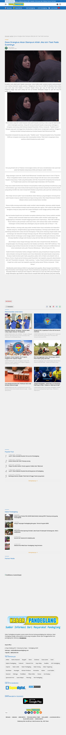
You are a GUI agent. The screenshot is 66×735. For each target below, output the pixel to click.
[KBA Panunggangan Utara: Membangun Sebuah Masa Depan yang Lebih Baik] (47, 348)
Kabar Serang (37, 667)
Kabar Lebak (16, 667)
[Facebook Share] (47, 306)
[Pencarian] (60, 4)
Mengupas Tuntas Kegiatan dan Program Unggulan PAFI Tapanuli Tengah (16, 357)
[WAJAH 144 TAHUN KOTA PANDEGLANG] (7, 539)
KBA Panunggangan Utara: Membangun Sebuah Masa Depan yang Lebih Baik (47, 357)
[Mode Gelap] (57, 4)
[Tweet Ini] (50, 306)
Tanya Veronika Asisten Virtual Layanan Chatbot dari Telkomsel (26, 466)
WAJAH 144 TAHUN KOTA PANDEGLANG (24, 538)
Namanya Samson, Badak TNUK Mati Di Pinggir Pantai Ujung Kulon (26, 476)
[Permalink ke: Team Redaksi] (6, 48)
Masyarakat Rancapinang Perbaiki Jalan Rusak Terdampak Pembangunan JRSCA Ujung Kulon (36, 531)
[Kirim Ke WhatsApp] (60, 306)
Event (52, 659)
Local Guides (50, 670)
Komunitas (36, 670)
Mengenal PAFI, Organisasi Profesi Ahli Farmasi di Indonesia (47, 331)
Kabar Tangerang (47, 667)
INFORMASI (8, 301)
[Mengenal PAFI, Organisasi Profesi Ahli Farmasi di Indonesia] (47, 321)
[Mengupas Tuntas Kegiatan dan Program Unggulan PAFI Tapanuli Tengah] (18, 348)
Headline (46, 663)
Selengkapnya (32, 481)
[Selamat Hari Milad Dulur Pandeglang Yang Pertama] (7, 547)
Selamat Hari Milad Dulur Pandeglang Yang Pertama (28, 545)
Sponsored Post (10, 677)
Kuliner (43, 670)
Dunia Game (45, 659)
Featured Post (29, 663)
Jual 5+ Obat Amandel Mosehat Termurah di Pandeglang (24, 456)
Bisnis (30, 659)
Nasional (8, 674)
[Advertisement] (33, 22)
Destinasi (36, 659)
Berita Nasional (16, 659)
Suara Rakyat (20, 677)
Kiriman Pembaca (26, 670)
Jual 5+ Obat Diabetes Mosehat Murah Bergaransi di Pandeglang (26, 471)
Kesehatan (8, 670)
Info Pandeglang (55, 663)
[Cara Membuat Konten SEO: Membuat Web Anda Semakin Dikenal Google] (18, 374)
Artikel (11, 36)
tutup (6, 712)
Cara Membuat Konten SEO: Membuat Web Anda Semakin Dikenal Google (18, 384)
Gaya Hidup (39, 663)
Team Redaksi (11, 47)
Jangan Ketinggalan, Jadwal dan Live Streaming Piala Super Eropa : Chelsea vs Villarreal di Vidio (47, 384)
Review (39, 674)
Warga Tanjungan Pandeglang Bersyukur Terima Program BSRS (31, 523)
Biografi (24, 659)
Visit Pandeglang (38, 677)
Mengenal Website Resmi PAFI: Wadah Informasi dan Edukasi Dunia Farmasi (22, 1)
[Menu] (6, 4)
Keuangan (16, 670)
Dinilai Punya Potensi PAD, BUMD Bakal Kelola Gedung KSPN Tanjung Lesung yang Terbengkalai (36, 516)
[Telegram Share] (56, 306)
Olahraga (15, 674)
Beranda (7, 36)
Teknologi (28, 677)
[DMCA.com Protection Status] (35, 686)
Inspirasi (8, 667)
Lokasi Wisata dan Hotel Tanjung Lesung (19, 461)
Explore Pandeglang (11, 663)
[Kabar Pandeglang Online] (15, 4)
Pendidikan (23, 674)
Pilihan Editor (31, 674)
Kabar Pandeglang (26, 667)
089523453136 (14, 652)
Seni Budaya (47, 674)
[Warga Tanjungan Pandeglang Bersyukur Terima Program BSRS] (9, 525)
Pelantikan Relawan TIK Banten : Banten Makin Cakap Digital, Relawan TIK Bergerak (17, 331)
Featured (21, 663)
